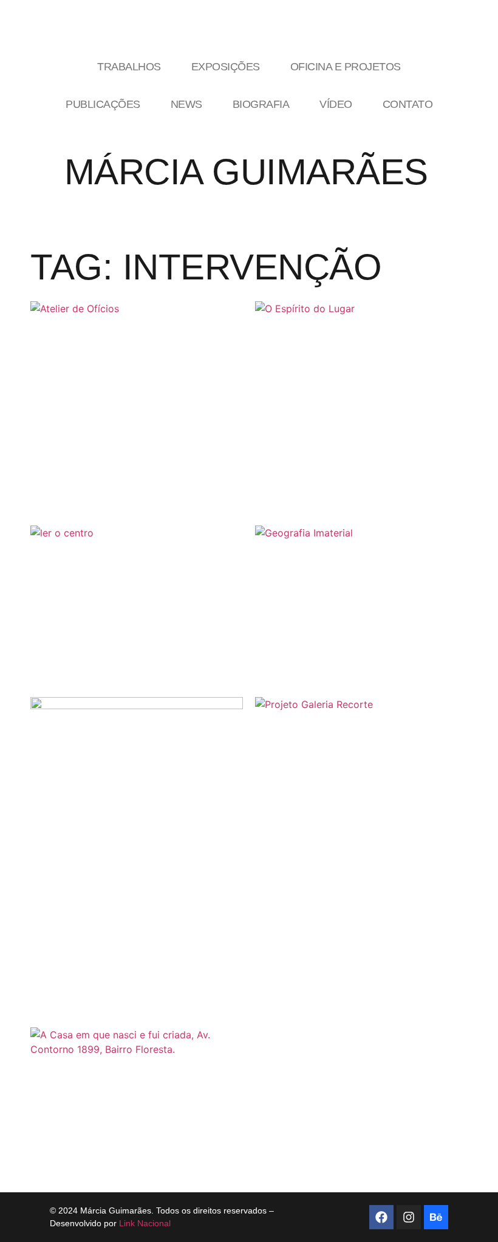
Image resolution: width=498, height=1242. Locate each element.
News (186, 104)
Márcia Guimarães (246, 172)
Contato (408, 104)
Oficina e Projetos (345, 67)
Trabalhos (129, 67)
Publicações (103, 104)
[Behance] (436, 1217)
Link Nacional (145, 1223)
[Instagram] (409, 1217)
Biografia (261, 104)
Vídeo (335, 104)
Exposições (225, 67)
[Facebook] (381, 1217)
